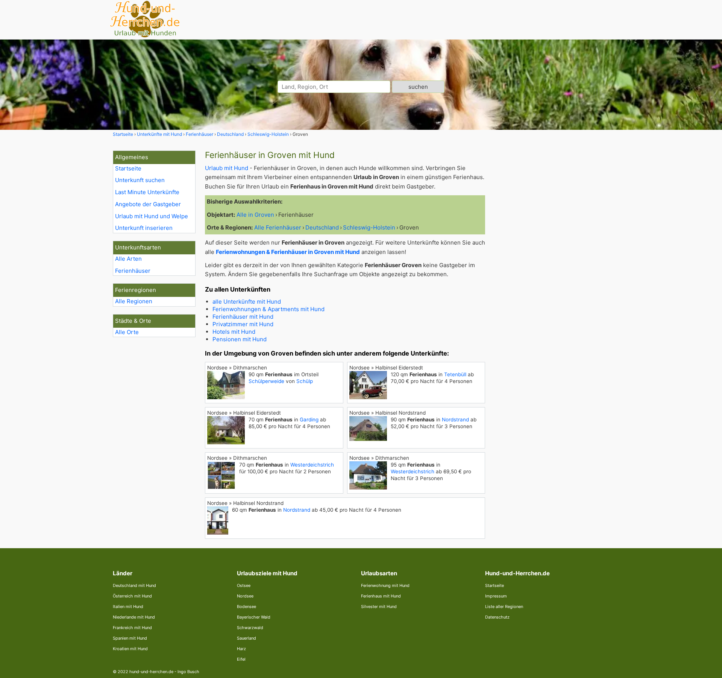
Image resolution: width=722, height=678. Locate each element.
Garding (309, 420)
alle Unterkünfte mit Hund (246, 301)
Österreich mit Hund (132, 596)
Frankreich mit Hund (132, 627)
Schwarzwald (250, 627)
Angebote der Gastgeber (148, 204)
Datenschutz (497, 617)
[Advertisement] (552, 263)
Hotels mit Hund (233, 331)
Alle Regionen (133, 301)
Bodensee (246, 606)
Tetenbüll (455, 374)
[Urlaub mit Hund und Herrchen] (144, 36)
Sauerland (246, 638)
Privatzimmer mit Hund (242, 324)
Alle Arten (128, 258)
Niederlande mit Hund (134, 617)
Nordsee (245, 596)
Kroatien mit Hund (130, 648)
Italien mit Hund (128, 606)
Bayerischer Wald (253, 617)
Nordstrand (455, 420)
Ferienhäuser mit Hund (242, 316)
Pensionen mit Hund (239, 339)
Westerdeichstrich (312, 465)
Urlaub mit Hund (226, 168)
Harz (241, 648)
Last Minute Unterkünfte (147, 192)
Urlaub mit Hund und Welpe (151, 216)
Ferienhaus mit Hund (381, 596)
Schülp (304, 381)
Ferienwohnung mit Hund (385, 585)
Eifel (241, 659)
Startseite (128, 168)
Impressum (496, 596)
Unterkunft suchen (140, 180)
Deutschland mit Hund (134, 585)
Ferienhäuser (132, 270)
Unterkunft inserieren (144, 227)
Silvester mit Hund (379, 606)
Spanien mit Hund (130, 638)
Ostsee (243, 585)
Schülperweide (266, 381)
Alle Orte (127, 332)
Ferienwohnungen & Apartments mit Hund (268, 309)
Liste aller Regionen (504, 606)
